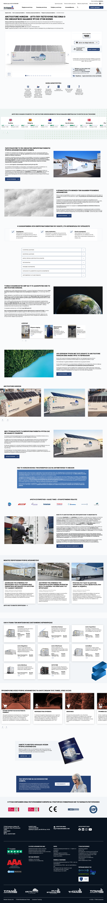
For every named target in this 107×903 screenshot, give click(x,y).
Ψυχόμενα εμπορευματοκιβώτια (48, 12)
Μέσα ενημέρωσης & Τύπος (84, 860)
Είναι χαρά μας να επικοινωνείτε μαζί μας (88, 851)
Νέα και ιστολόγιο (94, 3)
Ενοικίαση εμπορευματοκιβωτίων (33, 12)
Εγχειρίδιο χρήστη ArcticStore (60, 853)
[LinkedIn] (83, 829)
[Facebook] (79, 829)
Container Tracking (37, 899)
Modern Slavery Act (9, 899)
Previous (3, 132)
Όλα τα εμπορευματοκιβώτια (19, 12)
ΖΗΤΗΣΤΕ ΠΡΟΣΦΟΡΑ (11, 179)
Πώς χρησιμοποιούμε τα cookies (61, 869)
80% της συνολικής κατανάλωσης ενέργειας (47, 481)
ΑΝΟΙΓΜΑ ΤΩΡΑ (23, 756)
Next (7, 132)
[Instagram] (86, 829)
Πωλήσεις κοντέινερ (56, 7)
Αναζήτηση (77, 7)
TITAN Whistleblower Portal (23, 899)
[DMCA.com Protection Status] (14, 871)
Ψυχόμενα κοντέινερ (27, 7)
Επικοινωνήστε (60, 784)
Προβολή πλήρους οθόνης (9, 74)
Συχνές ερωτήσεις (58, 856)
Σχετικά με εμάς (59, 3)
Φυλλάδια (56, 851)
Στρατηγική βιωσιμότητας (84, 856)
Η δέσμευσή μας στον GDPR (60, 870)
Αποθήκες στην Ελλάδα (34, 859)
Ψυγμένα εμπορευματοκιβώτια (36, 853)
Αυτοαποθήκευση (69, 7)
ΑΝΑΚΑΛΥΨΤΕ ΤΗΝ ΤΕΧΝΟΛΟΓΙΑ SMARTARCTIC (68, 546)
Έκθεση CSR (81, 850)
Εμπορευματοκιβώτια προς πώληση (37, 850)
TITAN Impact (81, 858)
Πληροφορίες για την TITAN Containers (87, 853)
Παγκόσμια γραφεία (83, 848)
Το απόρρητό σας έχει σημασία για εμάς (63, 868)
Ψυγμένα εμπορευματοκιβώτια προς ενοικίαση (40, 851)
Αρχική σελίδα (8, 12)
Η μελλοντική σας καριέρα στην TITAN (87, 854)
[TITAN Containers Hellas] (9, 7)
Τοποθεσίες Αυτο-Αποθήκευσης (36, 860)
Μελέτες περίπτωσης (82, 3)
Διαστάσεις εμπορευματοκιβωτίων (62, 854)
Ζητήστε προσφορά (95, 7)
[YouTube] (90, 829)
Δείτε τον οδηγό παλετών (86, 42)
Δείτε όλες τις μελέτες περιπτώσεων (15, 605)
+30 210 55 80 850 (11, 3)
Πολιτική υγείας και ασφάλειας (85, 857)
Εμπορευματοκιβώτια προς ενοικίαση (37, 848)
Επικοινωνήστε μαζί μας (70, 3)
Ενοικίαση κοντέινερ (41, 7)
